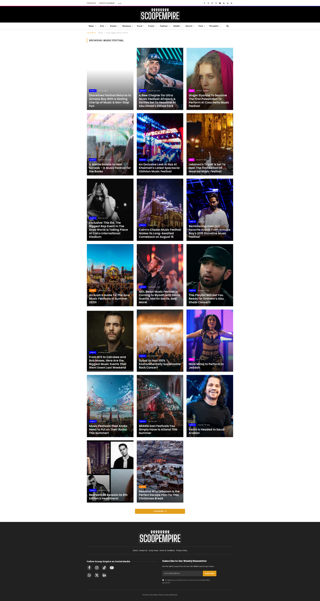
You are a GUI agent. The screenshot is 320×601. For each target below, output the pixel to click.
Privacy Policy (205, 580)
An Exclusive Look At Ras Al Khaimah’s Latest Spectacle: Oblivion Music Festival (159, 168)
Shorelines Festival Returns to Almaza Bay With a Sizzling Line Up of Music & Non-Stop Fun (110, 101)
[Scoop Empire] (160, 14)
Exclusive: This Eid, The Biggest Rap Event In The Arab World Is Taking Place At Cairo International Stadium (108, 230)
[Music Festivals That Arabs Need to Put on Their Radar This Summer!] (110, 406)
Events (113, 26)
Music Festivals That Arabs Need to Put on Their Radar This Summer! (108, 429)
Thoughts (213, 26)
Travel (151, 26)
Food (139, 26)
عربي (120, 3)
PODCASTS (91, 3)
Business (126, 26)
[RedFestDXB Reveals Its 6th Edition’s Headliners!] (110, 471)
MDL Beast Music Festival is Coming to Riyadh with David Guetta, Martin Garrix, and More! (159, 297)
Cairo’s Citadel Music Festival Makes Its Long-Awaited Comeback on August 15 (160, 233)
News (91, 26)
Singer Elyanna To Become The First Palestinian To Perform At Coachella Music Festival (209, 101)
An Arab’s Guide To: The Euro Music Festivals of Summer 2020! (109, 298)
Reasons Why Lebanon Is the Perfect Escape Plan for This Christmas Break (159, 495)
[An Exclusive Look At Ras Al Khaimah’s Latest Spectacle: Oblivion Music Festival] (160, 144)
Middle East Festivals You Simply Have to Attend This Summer (158, 429)
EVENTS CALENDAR (106, 3)
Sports (189, 26)
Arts (102, 26)
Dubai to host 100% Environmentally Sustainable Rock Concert (160, 364)
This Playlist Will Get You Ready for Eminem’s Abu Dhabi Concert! (206, 298)
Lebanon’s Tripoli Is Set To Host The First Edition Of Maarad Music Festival (207, 168)
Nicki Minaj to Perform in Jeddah (206, 365)
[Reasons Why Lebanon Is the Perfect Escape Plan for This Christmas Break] (160, 471)
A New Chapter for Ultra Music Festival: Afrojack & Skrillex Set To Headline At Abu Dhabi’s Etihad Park (157, 101)
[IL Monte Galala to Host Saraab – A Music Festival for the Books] (110, 144)
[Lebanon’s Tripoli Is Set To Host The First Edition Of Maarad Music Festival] (209, 144)
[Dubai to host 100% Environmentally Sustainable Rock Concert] (160, 341)
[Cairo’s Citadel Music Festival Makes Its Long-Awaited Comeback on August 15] (160, 210)
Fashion (164, 26)
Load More (159, 511)
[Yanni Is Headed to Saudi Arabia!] (209, 406)
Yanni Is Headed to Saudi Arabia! (207, 431)
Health (176, 26)
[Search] (227, 26)
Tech (200, 26)
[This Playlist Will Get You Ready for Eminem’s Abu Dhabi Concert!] (209, 275)
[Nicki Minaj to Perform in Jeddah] (209, 341)
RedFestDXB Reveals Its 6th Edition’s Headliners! (108, 496)
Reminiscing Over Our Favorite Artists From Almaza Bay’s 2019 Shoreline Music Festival (209, 232)
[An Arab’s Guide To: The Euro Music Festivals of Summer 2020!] (110, 275)
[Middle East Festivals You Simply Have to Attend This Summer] (160, 406)
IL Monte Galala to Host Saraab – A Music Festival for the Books (110, 168)
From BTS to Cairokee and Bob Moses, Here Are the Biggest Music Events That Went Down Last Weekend (107, 362)
